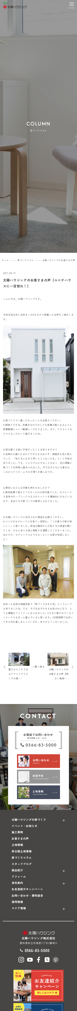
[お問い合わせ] (38, 761)
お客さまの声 (20, 838)
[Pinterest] (56, 960)
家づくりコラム (22, 857)
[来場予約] (38, 776)
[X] (47, 960)
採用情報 (17, 902)
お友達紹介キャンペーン (27, 889)
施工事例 (17, 832)
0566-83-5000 (37, 950)
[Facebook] (38, 960)
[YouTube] (30, 960)
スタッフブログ (22, 864)
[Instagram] (21, 960)
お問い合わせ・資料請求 (27, 895)
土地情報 (17, 845)
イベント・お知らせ (24, 826)
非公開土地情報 (22, 851)
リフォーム (19, 876)
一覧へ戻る (38, 666)
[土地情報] (38, 792)
